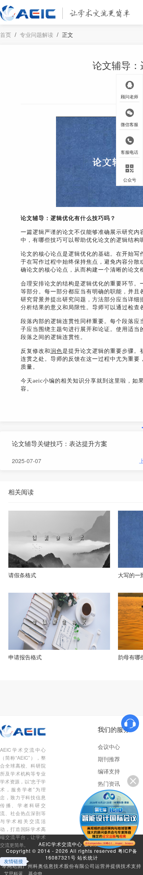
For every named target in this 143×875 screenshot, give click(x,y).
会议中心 (109, 747)
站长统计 (87, 857)
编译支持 (109, 771)
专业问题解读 (36, 34)
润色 (56, 351)
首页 (5, 34)
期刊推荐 (109, 759)
